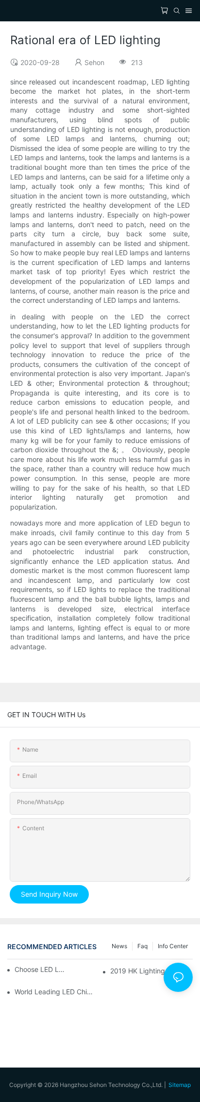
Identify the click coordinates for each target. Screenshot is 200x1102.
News (119, 946)
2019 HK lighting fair (144, 971)
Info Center (173, 946)
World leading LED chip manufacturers (56, 991)
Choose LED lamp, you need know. (41, 969)
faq (142, 946)
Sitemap (179, 1084)
